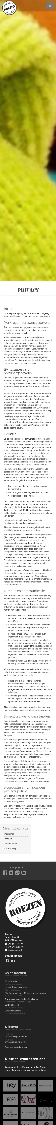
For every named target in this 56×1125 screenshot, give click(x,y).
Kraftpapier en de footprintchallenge (21, 1000)
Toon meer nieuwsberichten (16, 1047)
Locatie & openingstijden (16, 988)
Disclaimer (9, 834)
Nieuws (11, 1026)
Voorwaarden (10, 843)
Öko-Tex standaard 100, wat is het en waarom (25, 994)
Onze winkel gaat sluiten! (16, 1035)
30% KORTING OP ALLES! (16, 1041)
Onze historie (13, 982)
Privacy (8, 839)
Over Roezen (15, 973)
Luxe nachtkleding (15, 1012)
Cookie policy (10, 848)
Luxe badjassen (14, 1006)
